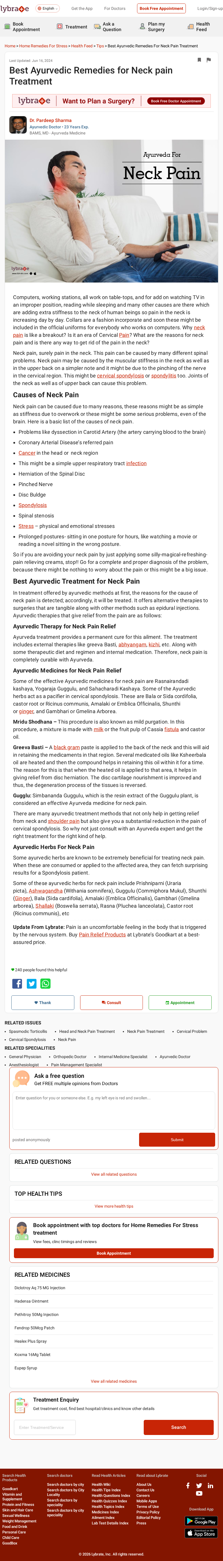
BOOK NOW (112, 844)
